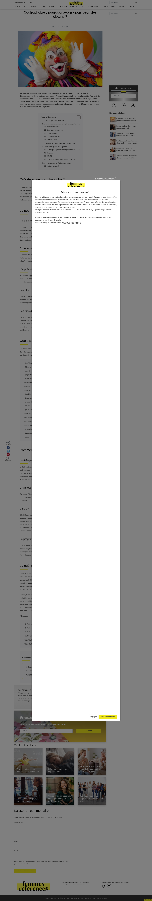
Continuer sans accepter (105, 178)
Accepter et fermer (108, 717)
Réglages (93, 717)
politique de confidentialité (71, 222)
